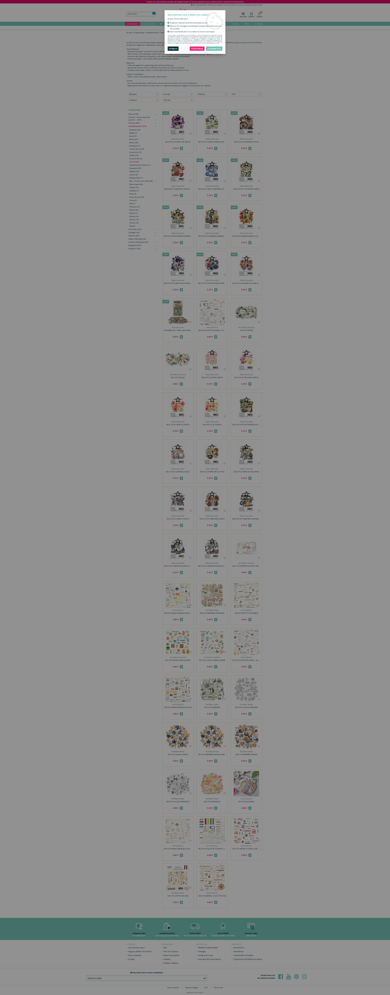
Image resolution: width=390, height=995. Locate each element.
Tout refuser (198, 49)
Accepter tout (215, 49)
